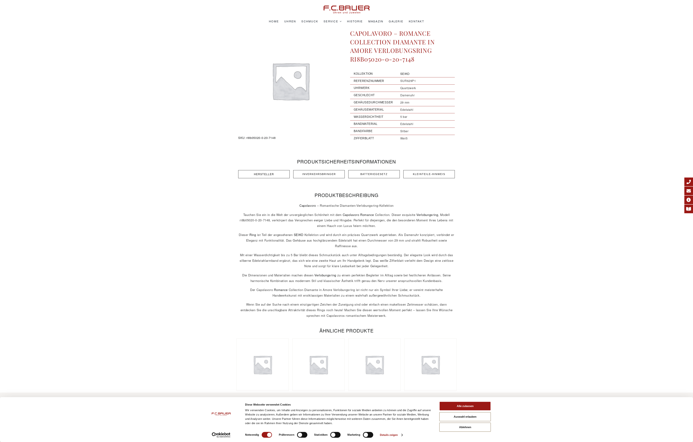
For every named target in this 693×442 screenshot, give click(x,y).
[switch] (302, 435)
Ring (252, 234)
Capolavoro (307, 205)
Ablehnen (465, 427)
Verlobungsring (427, 214)
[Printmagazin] (688, 209)
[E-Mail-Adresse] (688, 191)
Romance (367, 214)
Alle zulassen (465, 406)
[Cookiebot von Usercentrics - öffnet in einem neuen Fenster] (221, 435)
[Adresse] (688, 200)
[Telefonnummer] (688, 182)
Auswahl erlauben (465, 416)
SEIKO (404, 74)
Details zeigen (389, 434)
